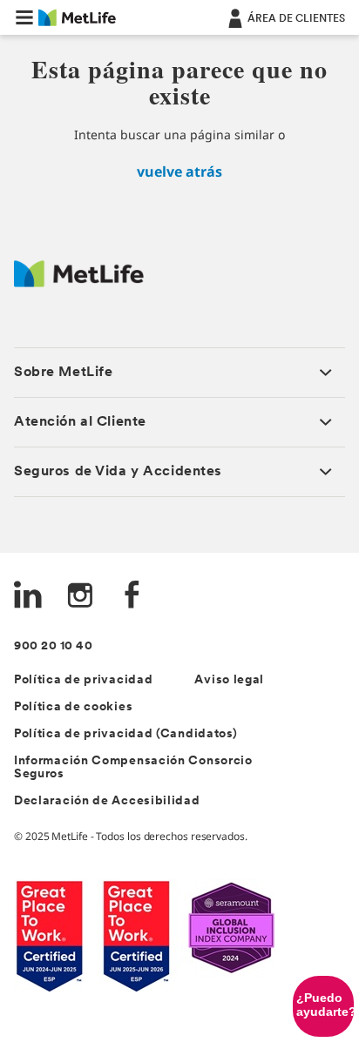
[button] (24, 17)
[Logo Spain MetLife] (79, 282)
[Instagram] (80, 597)
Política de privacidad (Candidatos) (126, 734)
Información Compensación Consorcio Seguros (133, 768)
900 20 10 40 (53, 646)
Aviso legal (229, 680)
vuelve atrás (179, 171)
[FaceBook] (132, 597)
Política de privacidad (83, 680)
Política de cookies (73, 707)
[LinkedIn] (28, 597)
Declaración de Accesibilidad (107, 801)
